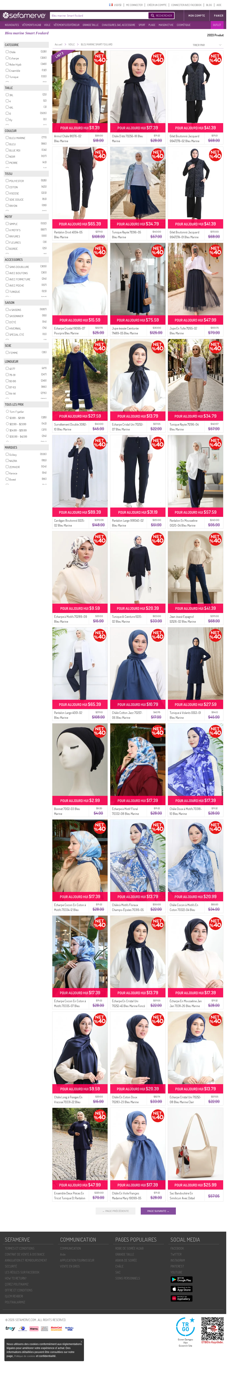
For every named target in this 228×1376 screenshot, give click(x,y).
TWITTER (176, 1254)
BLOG (209, 5)
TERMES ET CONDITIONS (19, 1248)
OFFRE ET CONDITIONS (18, 1290)
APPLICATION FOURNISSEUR (77, 1260)
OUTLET (217, 25)
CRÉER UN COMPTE (157, 5)
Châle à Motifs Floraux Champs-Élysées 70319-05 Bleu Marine (128, 910)
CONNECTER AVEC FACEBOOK (186, 5)
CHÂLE (119, 1266)
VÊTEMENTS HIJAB (31, 25)
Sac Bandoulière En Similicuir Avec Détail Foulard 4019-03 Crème (184, 1198)
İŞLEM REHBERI (14, 1296)
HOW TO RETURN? (15, 1278)
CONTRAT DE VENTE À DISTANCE (25, 1254)
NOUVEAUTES (12, 25)
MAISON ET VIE (166, 25)
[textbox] (98, 15)
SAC (118, 1272)
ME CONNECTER (134, 5)
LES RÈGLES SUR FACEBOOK (22, 1272)
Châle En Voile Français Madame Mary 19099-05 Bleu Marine (126, 1198)
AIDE (219, 5)
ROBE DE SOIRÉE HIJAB (129, 1248)
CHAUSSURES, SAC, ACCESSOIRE (118, 25)
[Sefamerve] (25, 15)
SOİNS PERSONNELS (127, 1278)
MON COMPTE (196, 15)
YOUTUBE (176, 1272)
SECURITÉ (11, 1266)
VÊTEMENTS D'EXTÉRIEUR (66, 25)
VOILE (47, 25)
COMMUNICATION (70, 1248)
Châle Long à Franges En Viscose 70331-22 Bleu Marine (68, 1102)
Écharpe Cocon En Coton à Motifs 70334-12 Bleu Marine (70, 910)
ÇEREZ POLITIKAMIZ (16, 1284)
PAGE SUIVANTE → (158, 1211)
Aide (62, 1254)
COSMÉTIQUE (183, 25)
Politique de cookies (25, 1356)
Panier (219, 15)
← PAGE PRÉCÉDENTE (115, 1211)
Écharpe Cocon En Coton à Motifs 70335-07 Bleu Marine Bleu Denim (70, 1006)
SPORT (142, 25)
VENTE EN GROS (70, 1266)
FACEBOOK (177, 1248)
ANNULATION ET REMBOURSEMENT (26, 1260)
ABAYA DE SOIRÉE (126, 1260)
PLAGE (151, 25)
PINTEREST (177, 1266)
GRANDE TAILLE (91, 25)
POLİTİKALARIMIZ (15, 1302)
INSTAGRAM (178, 1260)
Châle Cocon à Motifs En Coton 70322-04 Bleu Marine (184, 910)
